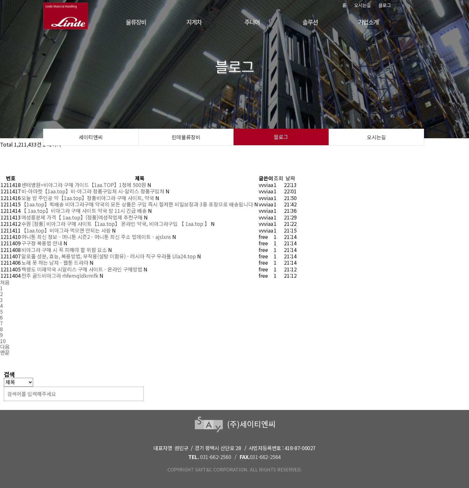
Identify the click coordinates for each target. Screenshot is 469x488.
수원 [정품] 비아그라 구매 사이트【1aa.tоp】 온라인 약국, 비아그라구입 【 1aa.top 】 (116, 223)
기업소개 (368, 22)
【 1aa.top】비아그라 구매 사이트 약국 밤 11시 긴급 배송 (84, 210)
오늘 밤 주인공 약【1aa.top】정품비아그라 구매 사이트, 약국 (88, 198)
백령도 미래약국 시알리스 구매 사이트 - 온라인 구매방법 (82, 269)
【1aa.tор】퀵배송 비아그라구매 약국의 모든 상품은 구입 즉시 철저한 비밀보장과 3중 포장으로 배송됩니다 (137, 204)
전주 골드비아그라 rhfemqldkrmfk (60, 275)
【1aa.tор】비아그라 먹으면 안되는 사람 (66, 230)
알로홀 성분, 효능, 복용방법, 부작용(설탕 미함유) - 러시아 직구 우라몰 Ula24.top (109, 256)
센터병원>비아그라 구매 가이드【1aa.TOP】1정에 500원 (84, 185)
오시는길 (362, 5)
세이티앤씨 (91, 137)
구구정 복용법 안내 (42, 243)
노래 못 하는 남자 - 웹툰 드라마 (55, 262)
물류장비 (136, 22)
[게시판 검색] (25, 154)
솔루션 (309, 22)
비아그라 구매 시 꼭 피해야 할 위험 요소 (64, 250)
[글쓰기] (25, 168)
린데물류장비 (186, 137)
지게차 (193, 22)
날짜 (290, 178)
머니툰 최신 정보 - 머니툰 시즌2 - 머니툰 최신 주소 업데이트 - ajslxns (96, 236)
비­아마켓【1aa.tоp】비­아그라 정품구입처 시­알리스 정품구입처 (93, 191)
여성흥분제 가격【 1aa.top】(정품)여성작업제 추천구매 (82, 217)
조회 (278, 178)
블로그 (384, 5)
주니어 (251, 22)
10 (3, 341)
